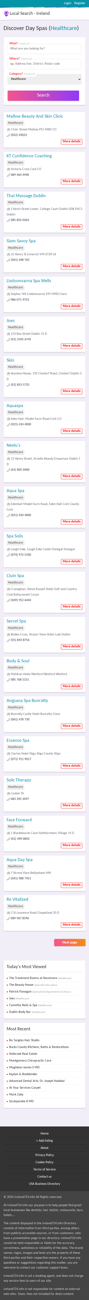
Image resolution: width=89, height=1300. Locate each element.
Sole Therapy (19, 780)
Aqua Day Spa (20, 860)
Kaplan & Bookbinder (23, 1074)
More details (72, 141)
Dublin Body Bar (27, 1012)
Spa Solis (15, 536)
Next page (69, 942)
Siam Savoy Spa (21, 241)
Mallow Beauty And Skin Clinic (35, 116)
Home (45, 1133)
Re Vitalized (17, 899)
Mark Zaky (16, 1094)
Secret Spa (16, 621)
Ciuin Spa (15, 576)
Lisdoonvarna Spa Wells (29, 281)
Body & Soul (18, 661)
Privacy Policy (44, 1155)
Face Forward (19, 820)
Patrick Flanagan (40, 991)
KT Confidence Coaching (29, 156)
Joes (11, 321)
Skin (10, 360)
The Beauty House (33, 985)
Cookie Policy (44, 1162)
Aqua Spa (15, 491)
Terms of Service (44, 1169)
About (44, 1148)
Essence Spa (18, 740)
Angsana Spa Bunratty (27, 700)
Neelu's (13, 445)
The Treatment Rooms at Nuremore (40, 978)
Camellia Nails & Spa (30, 1005)
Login (67, 3)
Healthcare (64, 28)
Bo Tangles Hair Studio (24, 1040)
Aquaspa (15, 406)
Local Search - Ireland (30, 13)
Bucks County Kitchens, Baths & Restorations (39, 1047)
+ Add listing (44, 1140)
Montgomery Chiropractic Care (30, 1060)
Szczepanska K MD (21, 1101)
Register (79, 3)
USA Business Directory (44, 1184)
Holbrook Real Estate (23, 1054)
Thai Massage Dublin (26, 196)
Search (43, 95)
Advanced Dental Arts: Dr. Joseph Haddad (36, 1081)
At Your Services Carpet (25, 1087)
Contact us (44, 1176)
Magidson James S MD (24, 1067)
